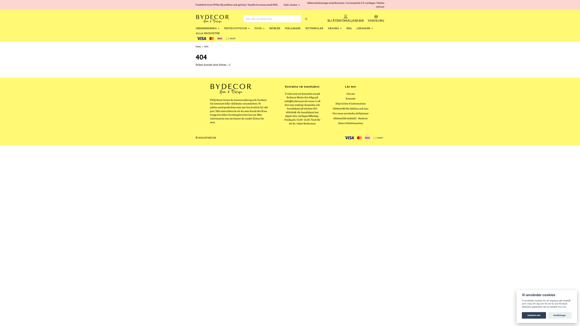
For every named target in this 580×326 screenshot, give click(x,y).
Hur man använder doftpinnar (351, 113)
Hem (198, 46)
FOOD (258, 28)
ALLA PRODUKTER (208, 33)
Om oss (350, 93)
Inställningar (559, 315)
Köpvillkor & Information (351, 103)
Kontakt (351, 98)
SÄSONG (333, 28)
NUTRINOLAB (314, 28)
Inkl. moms (291, 4)
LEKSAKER (363, 28)
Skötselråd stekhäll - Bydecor (351, 118)
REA (349, 28)
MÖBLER (274, 28)
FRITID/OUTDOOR (235, 28)
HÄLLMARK (293, 28)
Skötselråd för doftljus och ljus (350, 108)
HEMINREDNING (206, 28)
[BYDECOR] (213, 19)
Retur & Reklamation (350, 123)
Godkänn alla (533, 315)
